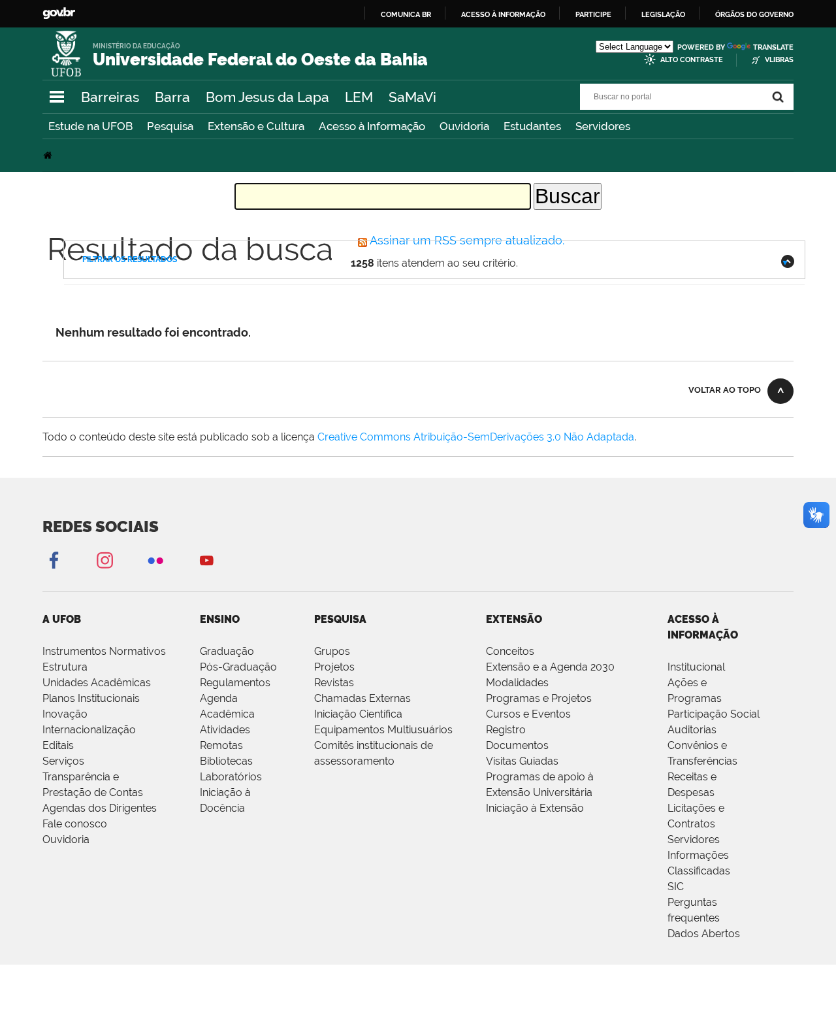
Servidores (602, 126)
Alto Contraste (691, 60)
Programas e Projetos (539, 698)
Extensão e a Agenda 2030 (550, 667)
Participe (593, 14)
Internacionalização (89, 729)
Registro (506, 729)
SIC (675, 886)
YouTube (206, 560)
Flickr (155, 560)
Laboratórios (231, 777)
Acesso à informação (503, 14)
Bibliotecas (226, 761)
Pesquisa (170, 126)
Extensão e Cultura (256, 126)
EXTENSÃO (514, 619)
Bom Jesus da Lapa (267, 97)
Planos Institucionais (91, 698)
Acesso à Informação (372, 126)
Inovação (65, 714)
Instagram (104, 560)
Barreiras (110, 97)
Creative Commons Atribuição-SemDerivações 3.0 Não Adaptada (475, 437)
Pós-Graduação (238, 667)
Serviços (63, 761)
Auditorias (691, 729)
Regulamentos (235, 682)
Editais (58, 745)
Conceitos (510, 651)
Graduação (227, 651)
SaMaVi (412, 97)
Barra (172, 97)
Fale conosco (74, 824)
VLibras (779, 60)
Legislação (663, 14)
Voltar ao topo (724, 390)
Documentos (517, 745)
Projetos (334, 667)
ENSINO (220, 619)
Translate (773, 47)
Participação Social (713, 714)
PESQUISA (340, 619)
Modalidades (517, 682)
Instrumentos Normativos (104, 651)
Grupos (332, 651)
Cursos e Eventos (528, 714)
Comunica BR (406, 14)
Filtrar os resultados (129, 259)
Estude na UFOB (90, 126)
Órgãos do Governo (754, 14)
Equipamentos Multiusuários (383, 729)
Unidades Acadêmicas (96, 682)
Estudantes (532, 126)
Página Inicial (49, 155)
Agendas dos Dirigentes (99, 808)
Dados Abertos (703, 933)
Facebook (53, 560)
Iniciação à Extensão (535, 808)
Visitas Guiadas (522, 761)
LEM (359, 97)
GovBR (58, 13)
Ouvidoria (464, 126)
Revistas (334, 682)
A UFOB (61, 619)
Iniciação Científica (358, 714)
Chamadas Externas (362, 698)
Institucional (696, 667)
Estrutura (65, 667)
